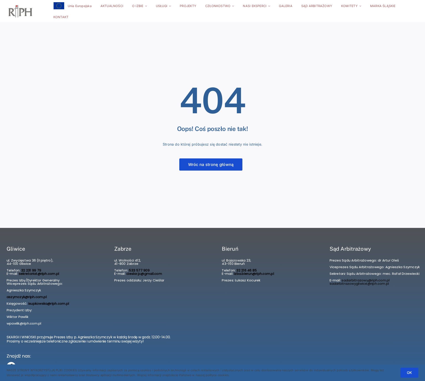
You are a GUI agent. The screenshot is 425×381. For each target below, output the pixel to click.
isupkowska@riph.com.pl (48, 303)
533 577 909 (139, 270)
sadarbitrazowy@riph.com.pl (366, 280)
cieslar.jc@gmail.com (144, 273)
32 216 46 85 (246, 270)
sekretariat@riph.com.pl (38, 273)
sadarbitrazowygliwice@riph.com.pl (359, 283)
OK (409, 372)
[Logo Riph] (20, 5)
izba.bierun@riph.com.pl (254, 273)
